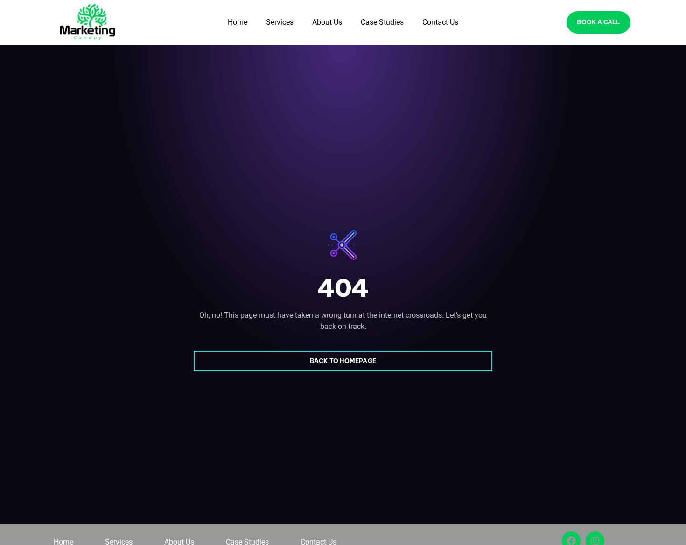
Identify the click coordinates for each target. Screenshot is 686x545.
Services (280, 22)
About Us (327, 22)
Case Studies (382, 22)
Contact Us (440, 22)
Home (237, 22)
